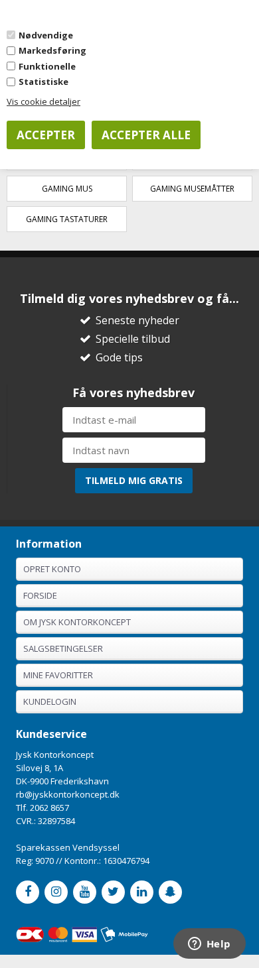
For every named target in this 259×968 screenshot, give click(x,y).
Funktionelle (47, 66)
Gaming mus (67, 188)
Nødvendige (46, 35)
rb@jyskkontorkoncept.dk (68, 794)
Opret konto (52, 569)
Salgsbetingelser (63, 648)
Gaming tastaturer (67, 219)
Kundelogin (49, 701)
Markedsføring (52, 50)
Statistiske (43, 82)
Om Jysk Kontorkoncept (77, 622)
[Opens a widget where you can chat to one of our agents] (209, 944)
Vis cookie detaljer (43, 101)
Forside (40, 595)
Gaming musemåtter (192, 188)
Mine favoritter (58, 675)
